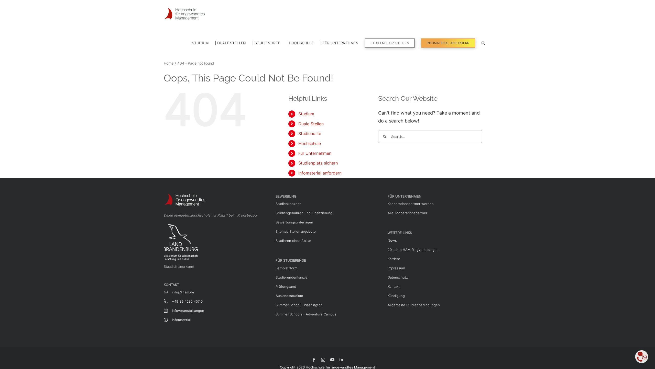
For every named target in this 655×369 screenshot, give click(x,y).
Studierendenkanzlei (292, 277)
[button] (483, 42)
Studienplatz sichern (318, 163)
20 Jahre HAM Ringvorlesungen (413, 250)
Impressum (396, 268)
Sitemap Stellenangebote (296, 231)
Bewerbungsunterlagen (294, 222)
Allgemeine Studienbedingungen (414, 305)
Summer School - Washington (299, 305)
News (392, 240)
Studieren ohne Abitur (293, 241)
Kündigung (396, 296)
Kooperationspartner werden (411, 204)
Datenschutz (398, 277)
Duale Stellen (311, 123)
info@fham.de (183, 292)
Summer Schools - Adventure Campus (306, 314)
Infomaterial (181, 320)
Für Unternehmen (314, 153)
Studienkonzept (288, 204)
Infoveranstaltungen (188, 311)
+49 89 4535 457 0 (187, 301)
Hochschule (309, 143)
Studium (306, 113)
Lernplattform (286, 268)
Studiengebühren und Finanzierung (304, 213)
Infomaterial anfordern (320, 173)
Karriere (394, 259)
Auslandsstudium (289, 296)
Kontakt (394, 286)
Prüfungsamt (286, 286)
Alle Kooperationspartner (407, 213)
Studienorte (309, 133)
